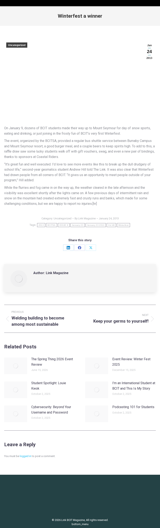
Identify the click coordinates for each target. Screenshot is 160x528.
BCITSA (52, 225)
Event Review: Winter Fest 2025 (131, 361)
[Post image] (15, 366)
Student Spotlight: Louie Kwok (48, 385)
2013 (41, 225)
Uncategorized (16, 45)
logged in (25, 456)
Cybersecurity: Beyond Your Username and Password (51, 409)
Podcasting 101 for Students (133, 407)
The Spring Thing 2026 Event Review (52, 361)
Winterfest (123, 225)
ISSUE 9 (63, 225)
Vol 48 (111, 225)
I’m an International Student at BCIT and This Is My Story (133, 385)
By (85, 218)
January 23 (77, 225)
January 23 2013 (96, 225)
